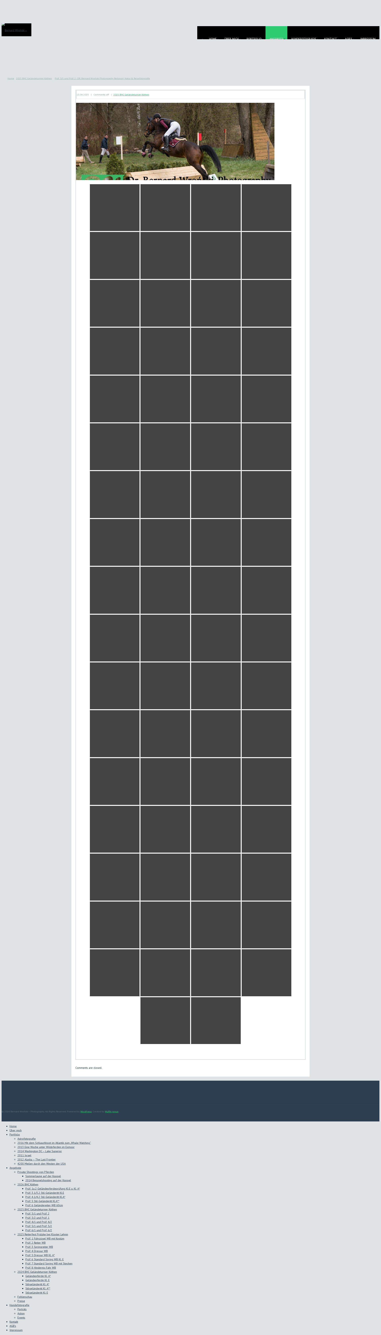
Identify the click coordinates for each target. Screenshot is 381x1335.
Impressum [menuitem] (16, 1330)
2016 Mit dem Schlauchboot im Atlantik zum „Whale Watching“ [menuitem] (54, 1143)
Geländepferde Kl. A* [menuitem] (38, 1276)
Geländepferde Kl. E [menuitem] (37, 1280)
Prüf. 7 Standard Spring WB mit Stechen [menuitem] (48, 1263)
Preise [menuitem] (21, 1301)
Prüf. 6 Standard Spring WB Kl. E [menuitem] (44, 1259)
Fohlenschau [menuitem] (24, 1297)
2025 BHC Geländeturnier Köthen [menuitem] (37, 1209)
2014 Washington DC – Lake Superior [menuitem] (39, 1151)
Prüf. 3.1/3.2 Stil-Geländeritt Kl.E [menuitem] (44, 1193)
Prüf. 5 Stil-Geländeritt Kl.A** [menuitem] (42, 1201)
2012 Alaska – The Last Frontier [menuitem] (36, 1159)
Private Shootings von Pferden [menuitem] (35, 1172)
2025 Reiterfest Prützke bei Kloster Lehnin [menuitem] (42, 1234)
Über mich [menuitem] (16, 1130)
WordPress (86, 1111)
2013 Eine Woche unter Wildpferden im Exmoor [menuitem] (46, 1147)
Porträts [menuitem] (22, 1309)
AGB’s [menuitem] (13, 1326)
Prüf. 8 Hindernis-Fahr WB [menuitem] (40, 1267)
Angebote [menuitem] (15, 1168)
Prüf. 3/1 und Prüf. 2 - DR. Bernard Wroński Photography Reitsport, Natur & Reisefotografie (102, 78)
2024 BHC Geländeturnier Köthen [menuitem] (37, 1272)
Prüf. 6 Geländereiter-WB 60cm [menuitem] (44, 1205)
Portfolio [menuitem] (15, 1134)
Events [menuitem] (21, 1317)
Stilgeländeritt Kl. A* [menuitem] (37, 1284)
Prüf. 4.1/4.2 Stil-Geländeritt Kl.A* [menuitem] (45, 1197)
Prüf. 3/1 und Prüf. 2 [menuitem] (37, 1213)
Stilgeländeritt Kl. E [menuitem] (36, 1292)
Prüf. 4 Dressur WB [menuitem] (36, 1251)
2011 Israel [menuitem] (24, 1155)
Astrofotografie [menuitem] (26, 1138)
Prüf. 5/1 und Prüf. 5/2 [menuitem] (38, 1226)
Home (11, 78)
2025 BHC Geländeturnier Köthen (34, 78)
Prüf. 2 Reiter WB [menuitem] (35, 1242)
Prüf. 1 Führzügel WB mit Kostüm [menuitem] (44, 1238)
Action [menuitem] (21, 1313)
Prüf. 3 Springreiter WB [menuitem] (39, 1247)
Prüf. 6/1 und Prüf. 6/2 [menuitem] (38, 1230)
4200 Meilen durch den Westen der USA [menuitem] (41, 1163)
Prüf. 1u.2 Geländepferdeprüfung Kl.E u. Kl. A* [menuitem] (52, 1188)
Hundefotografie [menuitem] (19, 1305)
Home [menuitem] (13, 1126)
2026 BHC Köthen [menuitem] (27, 1184)
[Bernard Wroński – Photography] (16, 28)
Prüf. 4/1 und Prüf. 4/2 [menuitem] (38, 1222)
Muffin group (111, 1111)
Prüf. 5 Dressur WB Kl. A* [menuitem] (40, 1255)
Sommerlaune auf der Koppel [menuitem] (43, 1176)
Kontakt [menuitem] (14, 1322)
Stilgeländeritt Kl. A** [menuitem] (37, 1288)
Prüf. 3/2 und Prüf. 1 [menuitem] (37, 1218)
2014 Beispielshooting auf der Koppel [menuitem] (48, 1180)
